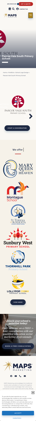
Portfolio (11, 72)
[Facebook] (11, 376)
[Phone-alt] (20, 376)
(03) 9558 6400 (11, 4)
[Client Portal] (18, 9)
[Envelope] (25, 376)
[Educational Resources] (9, 9)
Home (5, 72)
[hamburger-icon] (30, 15)
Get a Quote (25, 4)
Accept (18, 413)
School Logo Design (22, 72)
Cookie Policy (17, 418)
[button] (33, 393)
